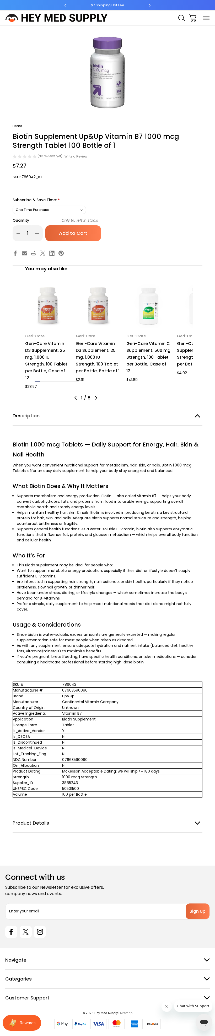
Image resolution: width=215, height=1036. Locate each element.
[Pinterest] (61, 253)
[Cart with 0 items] (192, 18)
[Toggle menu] (206, 18)
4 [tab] (54, 381)
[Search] (181, 18)
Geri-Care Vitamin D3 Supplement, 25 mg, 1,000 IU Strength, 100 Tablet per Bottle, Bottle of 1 (98, 357)
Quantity (21, 220)
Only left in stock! (80, 220)
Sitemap (126, 1013)
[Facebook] (15, 253)
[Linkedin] (52, 253)
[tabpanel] (47, 336)
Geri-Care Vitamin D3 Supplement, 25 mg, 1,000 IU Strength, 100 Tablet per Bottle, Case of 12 (46, 361)
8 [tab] (76, 381)
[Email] (24, 253)
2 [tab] (43, 381)
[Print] (33, 253)
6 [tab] (65, 381)
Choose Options (47, 321)
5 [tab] (59, 381)
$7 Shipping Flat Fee (107, 5)
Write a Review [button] (75, 156)
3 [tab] (48, 381)
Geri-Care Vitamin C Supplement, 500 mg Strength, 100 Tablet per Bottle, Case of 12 (148, 357)
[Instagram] (40, 932)
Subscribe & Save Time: (36, 200)
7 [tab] (70, 381)
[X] (42, 253)
